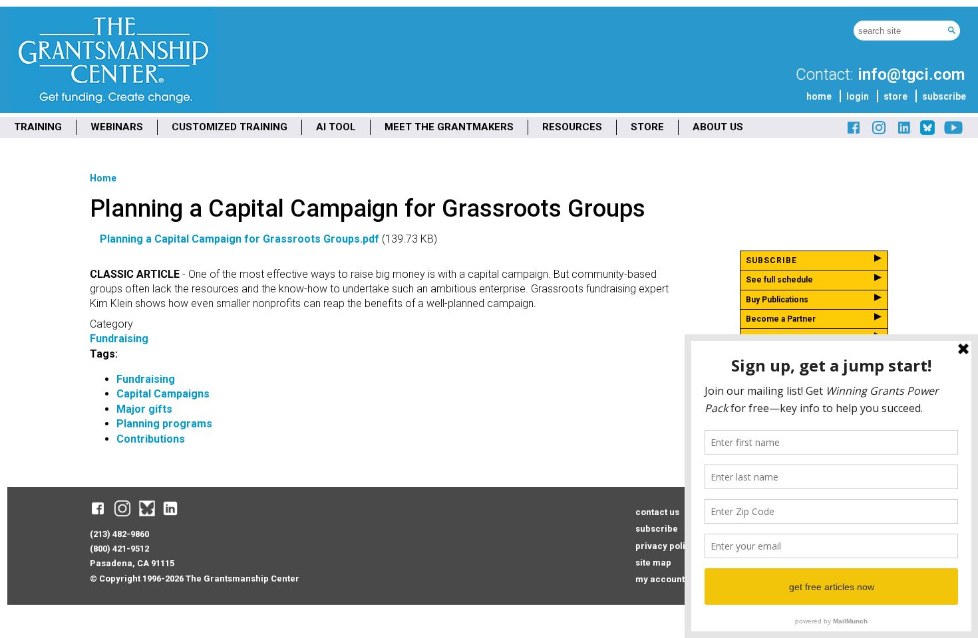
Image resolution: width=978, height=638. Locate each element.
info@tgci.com (911, 74)
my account (660, 579)
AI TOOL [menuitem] (336, 127)
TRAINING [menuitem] (38, 127)
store (895, 96)
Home (103, 178)
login (857, 96)
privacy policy (665, 546)
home (819, 96)
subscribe (944, 96)
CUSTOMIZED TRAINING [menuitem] (229, 127)
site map (653, 563)
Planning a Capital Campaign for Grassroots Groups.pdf (239, 239)
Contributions (150, 439)
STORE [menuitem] (647, 127)
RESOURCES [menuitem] (572, 127)
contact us (657, 512)
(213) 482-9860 (119, 534)
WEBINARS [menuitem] (116, 127)
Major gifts (144, 409)
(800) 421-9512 (119, 549)
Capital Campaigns (163, 393)
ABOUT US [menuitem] (718, 127)
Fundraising (119, 338)
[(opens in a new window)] (854, 132)
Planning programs (164, 423)
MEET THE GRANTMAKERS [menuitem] (449, 127)
